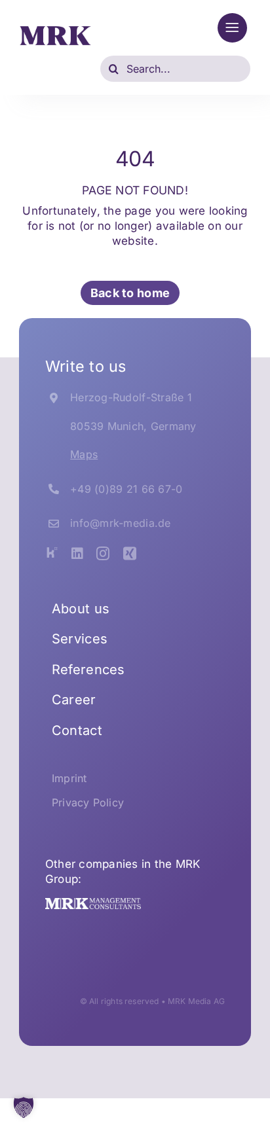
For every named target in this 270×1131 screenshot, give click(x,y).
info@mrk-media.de (120, 523)
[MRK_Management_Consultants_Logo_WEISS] (93, 903)
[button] (23, 1107)
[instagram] (102, 553)
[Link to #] (232, 28)
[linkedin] (77, 553)
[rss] (51, 552)
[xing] (129, 553)
